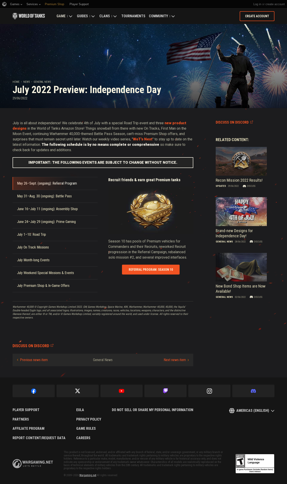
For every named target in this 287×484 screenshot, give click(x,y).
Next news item (175, 360)
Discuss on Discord (232, 122)
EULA (80, 410)
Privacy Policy (88, 419)
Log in (257, 4)
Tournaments (133, 16)
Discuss (251, 186)
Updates (221, 186)
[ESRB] (254, 464)
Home (16, 81)
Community (158, 16)
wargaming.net (33, 464)
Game (61, 16)
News (26, 81)
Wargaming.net (87, 475)
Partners (21, 419)
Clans (104, 16)
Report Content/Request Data (39, 438)
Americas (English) (252, 410)
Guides (82, 16)
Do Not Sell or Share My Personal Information (152, 410)
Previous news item (34, 360)
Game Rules (86, 429)
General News (42, 81)
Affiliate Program (28, 429)
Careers (83, 438)
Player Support (26, 410)
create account (275, 4)
